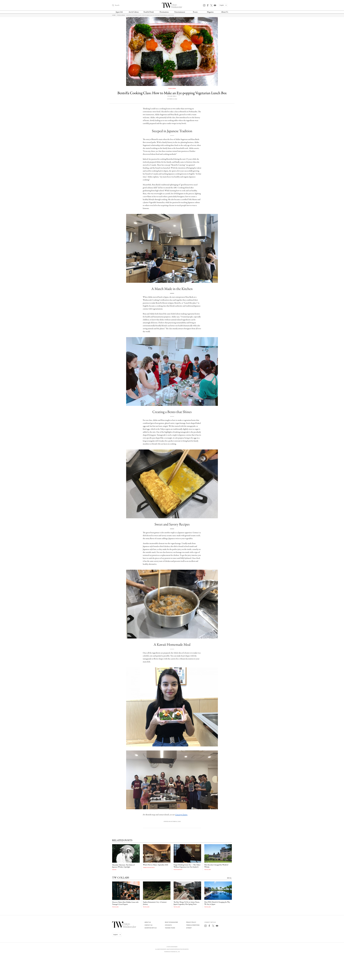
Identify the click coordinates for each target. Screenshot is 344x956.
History (114, 869)
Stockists (168, 925)
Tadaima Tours (170, 928)
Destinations (164, 12)
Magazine (210, 12)
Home (114, 15)
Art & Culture (134, 12)
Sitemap (189, 928)
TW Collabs (207, 869)
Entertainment (180, 12)
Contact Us (148, 925)
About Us (224, 12)
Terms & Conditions (193, 925)
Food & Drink (149, 12)
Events (195, 12)
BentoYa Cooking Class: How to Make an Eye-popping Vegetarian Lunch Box (150, 15)
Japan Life (119, 12)
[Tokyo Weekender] (124, 927)
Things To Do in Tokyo (149, 867)
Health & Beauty (178, 869)
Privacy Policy (191, 922)
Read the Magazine (171, 922)
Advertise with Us (150, 928)
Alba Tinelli (172, 96)
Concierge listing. (181, 814)
